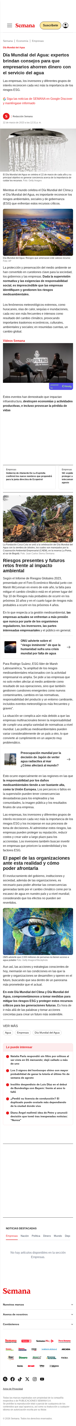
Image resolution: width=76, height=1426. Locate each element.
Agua (8, 1032)
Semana (8, 40)
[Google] (5, 1379)
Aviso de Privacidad (17, 1389)
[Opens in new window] (12, 1379)
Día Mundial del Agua (47, 1032)
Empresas (38, 40)
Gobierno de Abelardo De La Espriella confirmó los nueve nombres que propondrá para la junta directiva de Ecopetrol (29, 476)
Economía (22, 40)
